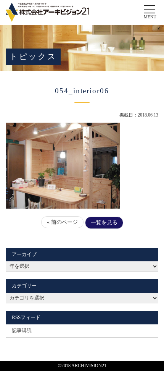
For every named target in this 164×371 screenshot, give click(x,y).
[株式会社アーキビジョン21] (47, 12)
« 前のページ (62, 222)
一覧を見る (104, 222)
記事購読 (22, 330)
